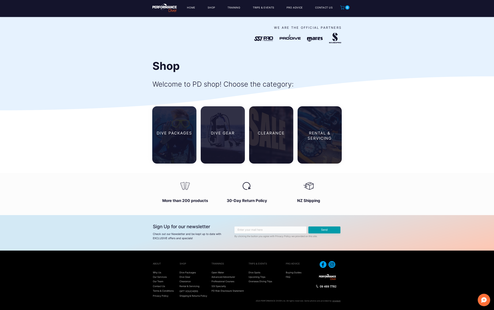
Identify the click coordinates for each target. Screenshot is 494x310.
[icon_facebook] (323, 264)
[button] (345, 7)
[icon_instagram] (331, 264)
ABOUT (157, 263)
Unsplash (336, 301)
